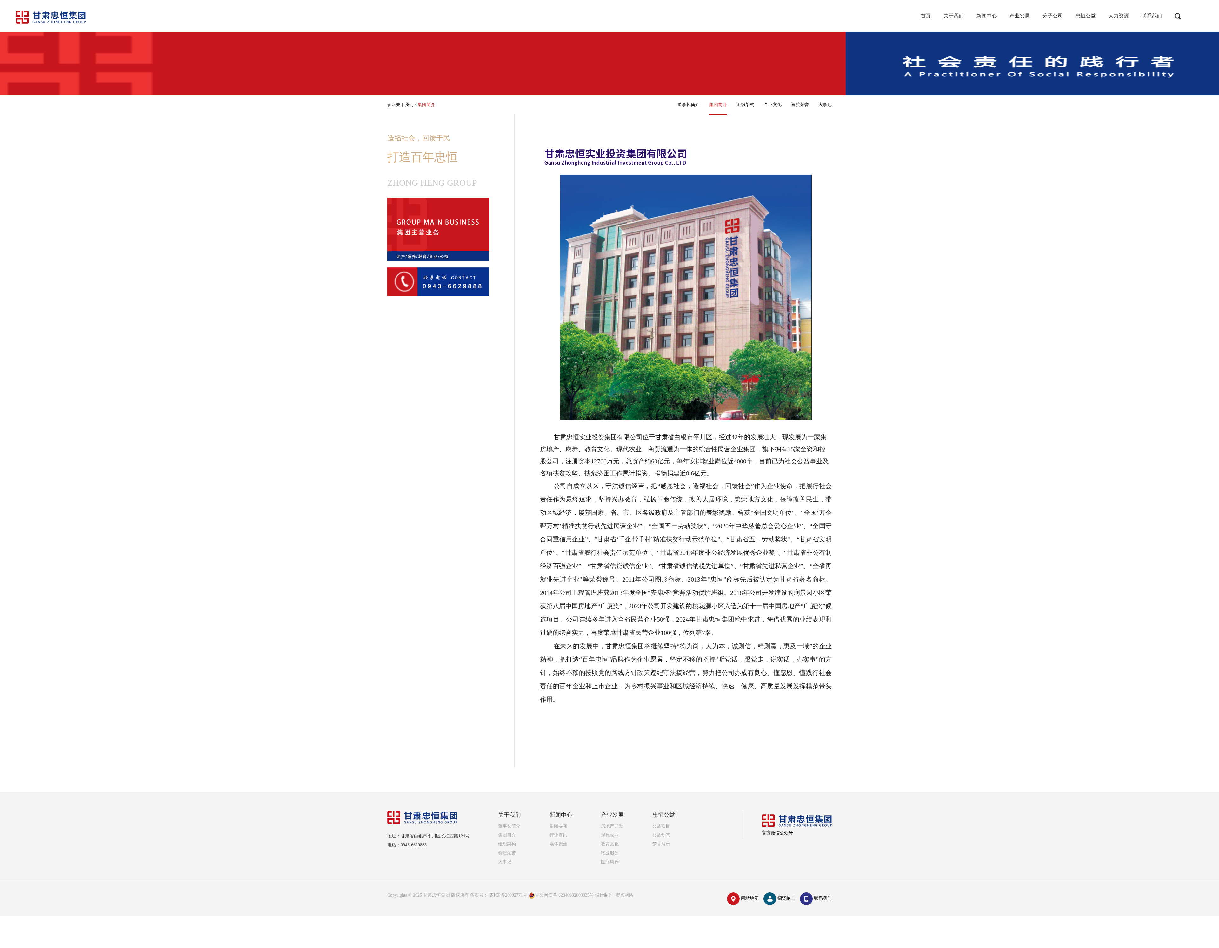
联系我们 (1152, 15)
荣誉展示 (661, 844)
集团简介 (426, 104)
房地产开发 (612, 826)
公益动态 (661, 835)
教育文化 (610, 844)
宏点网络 (624, 895)
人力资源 (1119, 15)
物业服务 (610, 853)
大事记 (825, 104)
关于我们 (953, 15)
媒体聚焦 (558, 844)
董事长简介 (688, 104)
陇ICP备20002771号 (508, 895)
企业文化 (773, 104)
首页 (926, 15)
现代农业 (610, 835)
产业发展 (1019, 15)
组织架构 (745, 104)
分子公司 (1052, 15)
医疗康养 (610, 861)
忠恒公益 (1086, 15)
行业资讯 (558, 835)
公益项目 (661, 826)
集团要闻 (558, 826)
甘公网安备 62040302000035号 (565, 895)
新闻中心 (986, 15)
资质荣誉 (800, 104)
